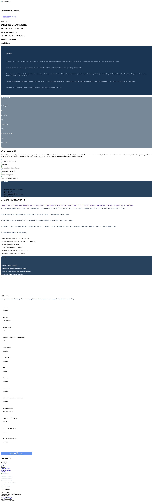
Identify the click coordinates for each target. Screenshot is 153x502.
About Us (3, 3)
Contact (37, 3)
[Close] (1, 277)
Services (9, 3)
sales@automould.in (6, 499)
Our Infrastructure (30, 3)
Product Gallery (20, 3)
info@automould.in (6, 497)
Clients (13, 3)
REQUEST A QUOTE (9, 17)
